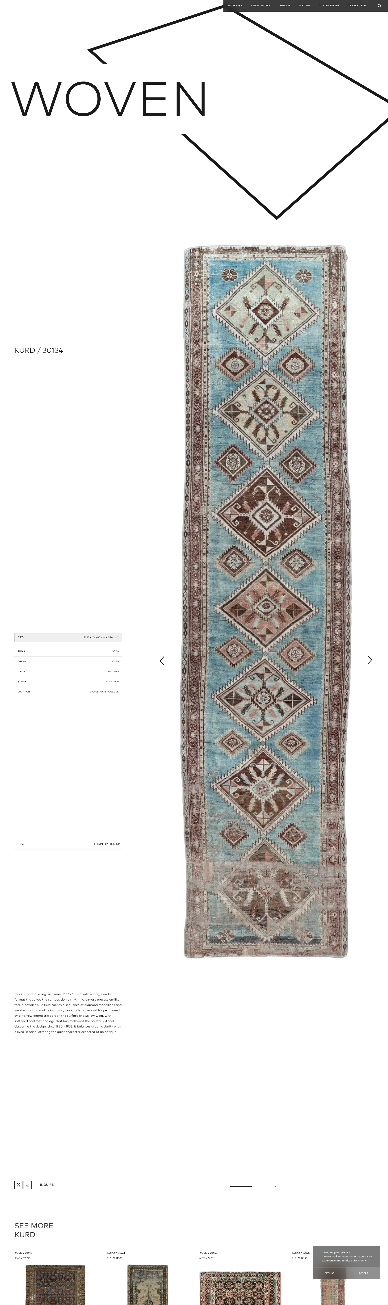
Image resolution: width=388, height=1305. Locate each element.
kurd (115, 662)
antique (284, 6)
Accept (363, 1273)
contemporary (329, 6)
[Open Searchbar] (379, 6)
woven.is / (235, 6)
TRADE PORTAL (357, 6)
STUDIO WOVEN (260, 6)
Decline (330, 1273)
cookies (336, 1256)
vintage (304, 6)
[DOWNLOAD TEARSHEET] (28, 1185)
